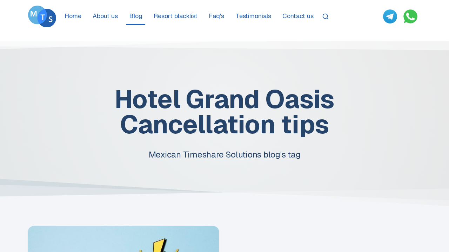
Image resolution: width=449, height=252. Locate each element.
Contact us (298, 16)
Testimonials (253, 16)
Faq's (216, 16)
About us (105, 16)
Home (73, 16)
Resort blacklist (175, 16)
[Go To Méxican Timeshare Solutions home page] (42, 16)
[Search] (325, 16)
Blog (135, 16)
